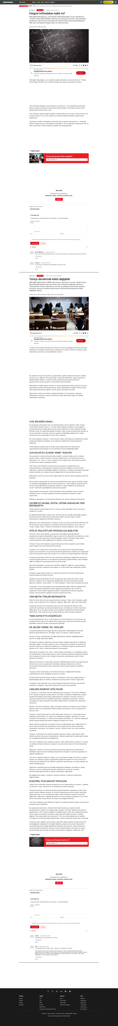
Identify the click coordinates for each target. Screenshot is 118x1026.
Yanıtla (36, 258)
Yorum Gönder (34, 243)
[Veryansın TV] (8, 2)
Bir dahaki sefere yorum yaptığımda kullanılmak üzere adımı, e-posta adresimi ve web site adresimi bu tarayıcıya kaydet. (56, 239)
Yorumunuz (37, 221)
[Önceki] (29, 6)
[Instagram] (56, 991)
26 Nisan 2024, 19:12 (46, 262)
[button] (43, 10)
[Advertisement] (59, 94)
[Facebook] (48, 991)
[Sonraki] (31, 6)
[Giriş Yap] (115, 2)
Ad (31, 233)
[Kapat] (87, 70)
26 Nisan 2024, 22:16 (45, 935)
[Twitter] (52, 991)
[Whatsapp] (70, 991)
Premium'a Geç (109, 2)
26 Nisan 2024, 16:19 (44, 946)
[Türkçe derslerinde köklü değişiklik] (59, 158)
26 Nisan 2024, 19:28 (50, 252)
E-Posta (62, 233)
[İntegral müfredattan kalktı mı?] (59, 842)
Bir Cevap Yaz (35, 215)
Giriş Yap (43, 243)
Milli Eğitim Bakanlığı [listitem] (34, 209)
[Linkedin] (61, 991)
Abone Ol (59, 199)
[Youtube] (65, 991)
